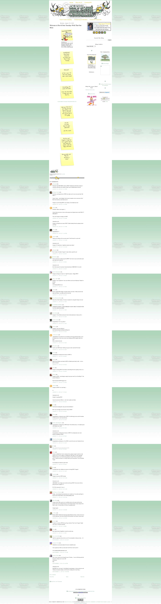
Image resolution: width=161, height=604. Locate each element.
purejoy (54, 359)
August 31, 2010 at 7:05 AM (60, 371)
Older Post (82, 576)
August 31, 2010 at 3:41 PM (59, 533)
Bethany (54, 374)
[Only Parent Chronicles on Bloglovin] (104, 92)
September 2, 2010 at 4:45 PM (60, 563)
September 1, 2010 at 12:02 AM (61, 539)
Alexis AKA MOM (56, 536)
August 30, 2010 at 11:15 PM (60, 189)
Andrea (54, 207)
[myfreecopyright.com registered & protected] (80, 591)
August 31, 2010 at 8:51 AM (60, 427)
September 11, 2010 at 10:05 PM (61, 571)
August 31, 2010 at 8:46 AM (60, 419)
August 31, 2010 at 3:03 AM (60, 294)
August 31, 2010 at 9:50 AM (60, 449)
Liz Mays (54, 512)
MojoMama (55, 256)
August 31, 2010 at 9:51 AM (60, 471)
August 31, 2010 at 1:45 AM (60, 275)
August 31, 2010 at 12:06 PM (60, 509)
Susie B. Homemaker (56, 271)
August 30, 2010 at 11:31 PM (60, 226)
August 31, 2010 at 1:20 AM (60, 262)
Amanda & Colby (56, 543)
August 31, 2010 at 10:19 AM (60, 478)
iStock (107, 101)
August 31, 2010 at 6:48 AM (60, 356)
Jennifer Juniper (55, 319)
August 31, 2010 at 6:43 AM (60, 349)
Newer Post (52, 576)
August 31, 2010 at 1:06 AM (60, 253)
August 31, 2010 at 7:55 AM (60, 392)
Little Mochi (55, 313)
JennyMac (54, 474)
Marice (54, 229)
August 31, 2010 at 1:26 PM (59, 526)
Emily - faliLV (55, 278)
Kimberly (54, 326)
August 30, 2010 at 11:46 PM (60, 233)
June (53, 404)
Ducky (54, 452)
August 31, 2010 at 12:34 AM (60, 247)
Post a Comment (53, 574)
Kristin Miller (69, 601)
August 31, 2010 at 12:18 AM (60, 240)
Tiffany (54, 414)
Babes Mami (55, 500)
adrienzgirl (54, 184)
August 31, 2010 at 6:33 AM (60, 342)
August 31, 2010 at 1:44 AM (60, 268)
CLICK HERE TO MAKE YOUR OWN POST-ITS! (67, 101)
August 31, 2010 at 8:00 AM (60, 401)
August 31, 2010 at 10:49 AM (60, 497)
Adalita (54, 289)
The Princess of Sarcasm (57, 492)
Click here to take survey (90, 89)
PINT (54, 174)
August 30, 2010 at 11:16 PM (60, 204)
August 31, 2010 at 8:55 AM (60, 436)
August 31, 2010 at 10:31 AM (60, 489)
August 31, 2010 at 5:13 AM (60, 309)
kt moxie (54, 521)
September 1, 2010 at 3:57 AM (60, 552)
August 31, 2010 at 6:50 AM (60, 364)
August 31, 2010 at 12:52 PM (60, 518)
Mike (53, 529)
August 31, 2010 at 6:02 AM (60, 316)
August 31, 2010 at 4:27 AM (60, 301)
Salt (53, 446)
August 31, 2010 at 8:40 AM (60, 411)
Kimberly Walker (56, 555)
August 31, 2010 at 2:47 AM (60, 286)
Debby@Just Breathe (56, 439)
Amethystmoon (55, 334)
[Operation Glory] (91, 93)
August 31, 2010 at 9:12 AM (60, 442)
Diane (54, 367)
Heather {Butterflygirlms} (57, 422)
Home (67, 576)
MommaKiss (55, 345)
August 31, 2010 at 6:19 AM (60, 331)
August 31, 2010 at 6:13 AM (60, 323)
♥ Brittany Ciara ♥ (56, 192)
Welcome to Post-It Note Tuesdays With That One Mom (65, 26)
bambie (54, 352)
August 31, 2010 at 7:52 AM (60, 382)
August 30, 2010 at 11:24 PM (60, 218)
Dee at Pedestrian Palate (57, 298)
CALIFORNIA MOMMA (57, 304)
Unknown (54, 236)
